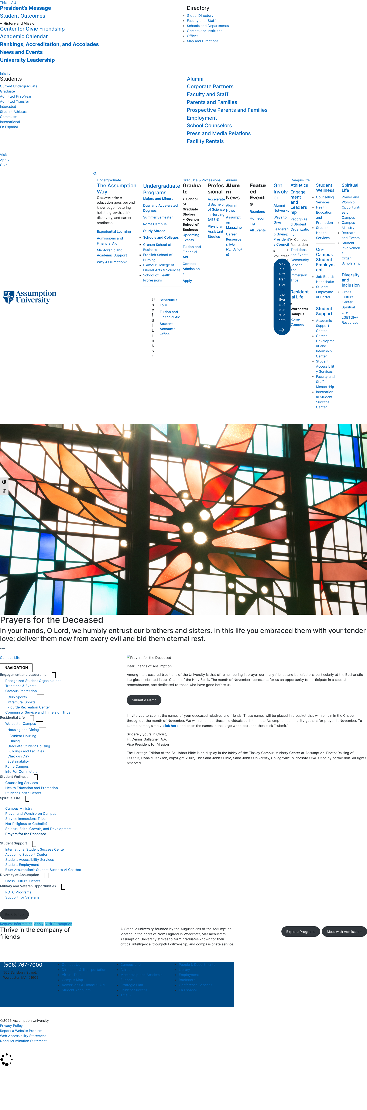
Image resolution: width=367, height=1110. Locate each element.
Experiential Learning (114, 231)
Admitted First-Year (15, 96)
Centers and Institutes (204, 31)
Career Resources (234, 244)
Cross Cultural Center (348, 297)
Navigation (16, 667)
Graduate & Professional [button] (202, 180)
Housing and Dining (23, 730)
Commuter (8, 117)
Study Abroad (154, 231)
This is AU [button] (8, 2)
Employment (202, 118)
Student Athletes (13, 111)
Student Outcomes (22, 16)
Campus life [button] (300, 180)
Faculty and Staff (201, 20)
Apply (4, 160)
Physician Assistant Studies (215, 231)
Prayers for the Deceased (25, 834)
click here (170, 726)
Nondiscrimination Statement (23, 1041)
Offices (192, 36)
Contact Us (71, 964)
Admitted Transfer (14, 101)
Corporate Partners (210, 86)
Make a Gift (281, 294)
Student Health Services (323, 232)
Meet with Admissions (344, 931)
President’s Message (25, 8)
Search (9, 1096)
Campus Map (72, 980)
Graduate (7, 91)
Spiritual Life (10, 798)
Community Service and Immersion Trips (37, 712)
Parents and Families (212, 102)
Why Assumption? (112, 262)
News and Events (21, 52)
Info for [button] (6, 73)
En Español (9, 127)
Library (184, 969)
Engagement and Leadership (23, 674)
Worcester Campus (20, 723)
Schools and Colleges (161, 237)
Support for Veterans (22, 897)
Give (3, 165)
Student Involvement (351, 248)
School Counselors (209, 125)
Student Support (324, 311)
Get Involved (281, 191)
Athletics (299, 185)
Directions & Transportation (84, 969)
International (10, 122)
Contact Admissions (191, 269)
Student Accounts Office (167, 329)
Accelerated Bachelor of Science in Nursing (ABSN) (216, 209)
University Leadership (27, 60)
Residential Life (300, 294)
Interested (8, 106)
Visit (3, 155)
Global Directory (200, 15)
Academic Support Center (324, 325)
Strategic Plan (131, 985)
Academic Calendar (24, 36)
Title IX (125, 995)
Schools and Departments (208, 26)
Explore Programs (300, 931)
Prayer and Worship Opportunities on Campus (351, 207)
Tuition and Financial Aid (192, 252)
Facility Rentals (205, 141)
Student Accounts (76, 990)
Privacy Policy (11, 1025)
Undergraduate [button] (109, 180)
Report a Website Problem (21, 1031)
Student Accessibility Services (325, 366)
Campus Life (10, 657)
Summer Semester (158, 217)
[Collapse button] (40, 691)
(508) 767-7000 (22, 965)
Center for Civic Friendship (32, 29)
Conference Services (195, 985)
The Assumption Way (116, 188)
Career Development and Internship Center (325, 346)
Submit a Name (144, 700)
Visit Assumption (58, 924)
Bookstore (187, 980)
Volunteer (281, 256)
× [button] (5, 1072)
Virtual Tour (71, 975)
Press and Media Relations (219, 133)
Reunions (257, 211)
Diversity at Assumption (19, 875)
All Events (258, 230)
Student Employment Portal (324, 292)
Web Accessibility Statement (23, 1036)
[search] (95, 173)
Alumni (195, 79)
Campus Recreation (299, 242)
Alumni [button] (231, 180)
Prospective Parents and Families (227, 110)
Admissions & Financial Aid (83, 985)
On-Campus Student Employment (325, 259)
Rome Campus (155, 224)
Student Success (133, 990)
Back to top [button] (14, 914)
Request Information (16, 924)
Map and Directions (202, 41)
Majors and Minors (158, 198)
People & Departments (197, 964)
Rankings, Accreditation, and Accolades (49, 44)
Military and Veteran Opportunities (28, 886)
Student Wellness (325, 188)
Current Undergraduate (18, 86)
